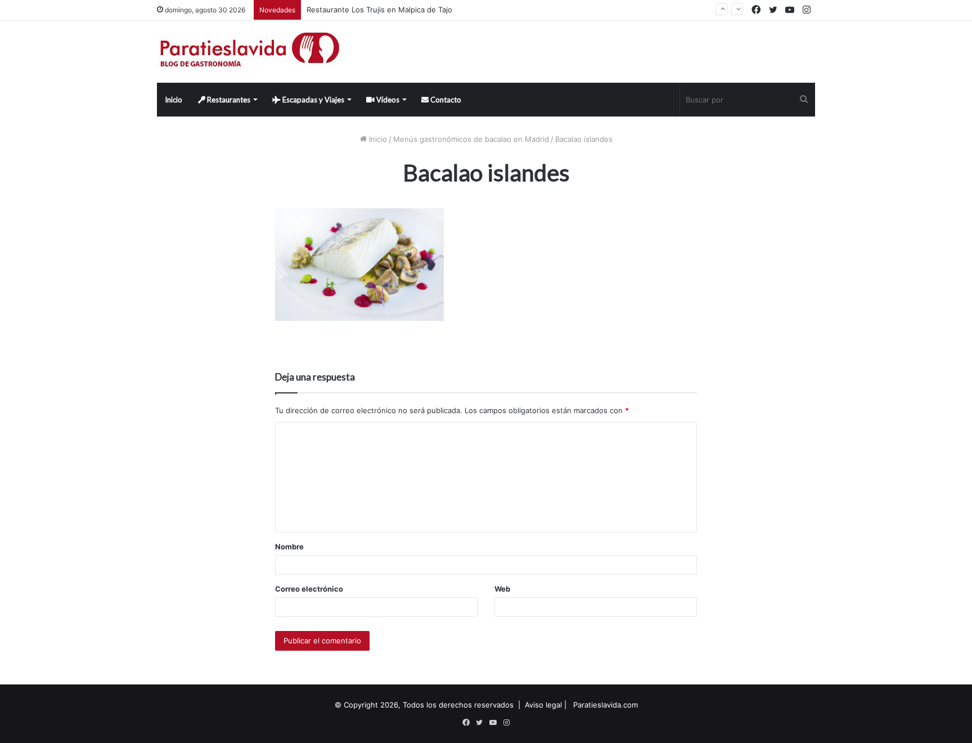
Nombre (289, 546)
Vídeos (387, 99)
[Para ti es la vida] (250, 51)
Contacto (445, 99)
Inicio (173, 99)
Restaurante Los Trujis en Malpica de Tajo (379, 9)
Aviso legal (543, 704)
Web (502, 588)
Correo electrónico (309, 588)
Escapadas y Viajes (312, 99)
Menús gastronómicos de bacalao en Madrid (471, 139)
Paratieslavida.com (605, 704)
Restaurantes (227, 99)
